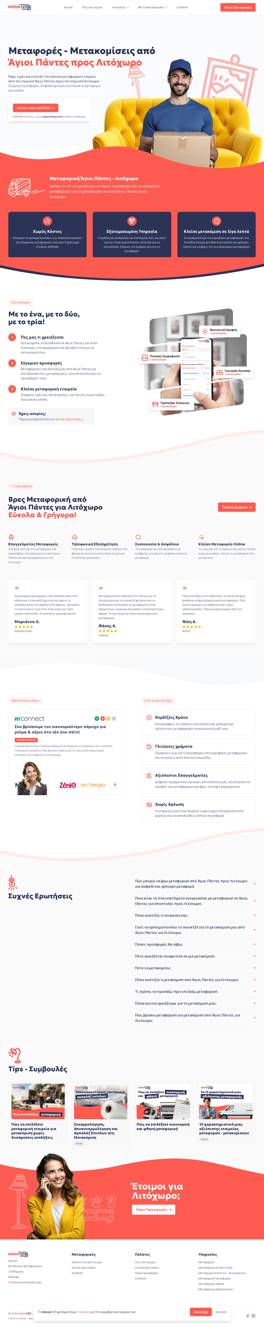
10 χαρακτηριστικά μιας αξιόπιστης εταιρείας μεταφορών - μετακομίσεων (224, 1128)
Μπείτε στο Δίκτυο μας (87, 1262)
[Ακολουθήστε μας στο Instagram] (253, 1316)
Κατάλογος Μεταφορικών (25, 1266)
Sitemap (13, 1277)
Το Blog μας (16, 1271)
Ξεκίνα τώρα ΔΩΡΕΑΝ (33, 108)
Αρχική (68, 7)
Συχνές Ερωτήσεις (69, 419)
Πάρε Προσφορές (238, 7)
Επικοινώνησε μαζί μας (27, 1282)
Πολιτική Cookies (17, 1318)
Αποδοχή (201, 1312)
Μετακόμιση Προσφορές (214, 1278)
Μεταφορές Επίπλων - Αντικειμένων (222, 1273)
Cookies (83, 1312)
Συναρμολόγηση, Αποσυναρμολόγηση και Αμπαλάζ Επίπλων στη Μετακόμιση (96, 1131)
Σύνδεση (182, 7)
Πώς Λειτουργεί (92, 7)
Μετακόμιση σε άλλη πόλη (215, 1267)
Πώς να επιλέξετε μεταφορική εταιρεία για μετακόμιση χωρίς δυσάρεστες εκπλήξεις (33, 1131)
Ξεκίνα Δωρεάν (235, 507)
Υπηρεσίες (119, 7)
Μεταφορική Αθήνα (211, 1284)
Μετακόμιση (206, 1262)
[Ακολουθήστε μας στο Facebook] (248, 1316)
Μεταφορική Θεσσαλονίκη (215, 1289)
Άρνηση (220, 1312)
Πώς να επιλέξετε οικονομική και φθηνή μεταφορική (163, 1126)
